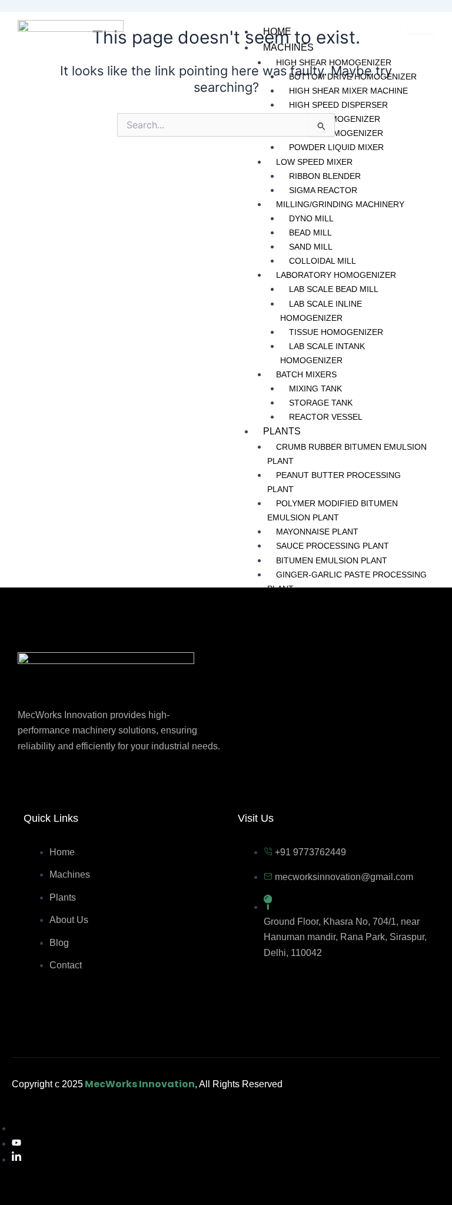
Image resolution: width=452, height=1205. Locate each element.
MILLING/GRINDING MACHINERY (340, 204)
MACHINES (288, 47)
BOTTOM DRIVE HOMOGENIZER (353, 76)
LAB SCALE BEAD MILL (333, 289)
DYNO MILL (311, 218)
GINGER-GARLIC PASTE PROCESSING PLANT (347, 581)
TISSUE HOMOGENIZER (336, 332)
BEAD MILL (310, 232)
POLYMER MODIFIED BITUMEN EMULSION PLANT (332, 510)
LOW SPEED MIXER (314, 162)
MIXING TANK (315, 388)
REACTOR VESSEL (326, 416)
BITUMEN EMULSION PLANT (331, 560)
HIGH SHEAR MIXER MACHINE (348, 90)
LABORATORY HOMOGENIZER (336, 275)
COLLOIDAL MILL (322, 260)
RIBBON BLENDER (325, 176)
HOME (277, 31)
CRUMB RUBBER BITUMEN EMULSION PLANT (347, 454)
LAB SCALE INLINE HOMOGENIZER (321, 311)
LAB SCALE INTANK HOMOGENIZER (322, 353)
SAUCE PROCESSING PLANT (332, 545)
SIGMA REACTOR (323, 190)
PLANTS (282, 431)
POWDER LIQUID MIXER (336, 147)
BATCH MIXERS (306, 374)
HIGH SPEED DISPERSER (338, 104)
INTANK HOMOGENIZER (336, 133)
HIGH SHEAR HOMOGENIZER (333, 62)
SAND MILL (311, 246)
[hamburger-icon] (421, 29)
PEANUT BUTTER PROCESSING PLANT (334, 482)
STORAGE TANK (321, 402)
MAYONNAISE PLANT (317, 531)
